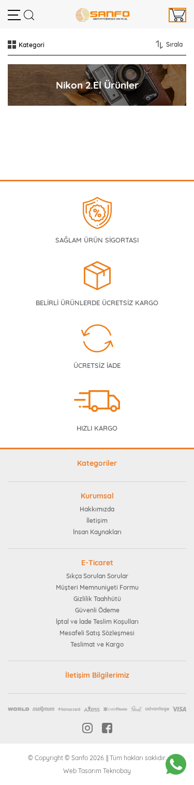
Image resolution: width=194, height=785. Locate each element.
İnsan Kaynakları (97, 532)
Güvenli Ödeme (97, 610)
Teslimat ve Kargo (97, 644)
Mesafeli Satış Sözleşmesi (97, 633)
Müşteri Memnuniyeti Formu (97, 587)
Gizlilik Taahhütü (97, 599)
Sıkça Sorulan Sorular (97, 576)
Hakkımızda (97, 509)
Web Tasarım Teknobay (97, 771)
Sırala (174, 44)
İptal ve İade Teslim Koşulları (97, 621)
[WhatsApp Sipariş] (176, 764)
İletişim (97, 520)
